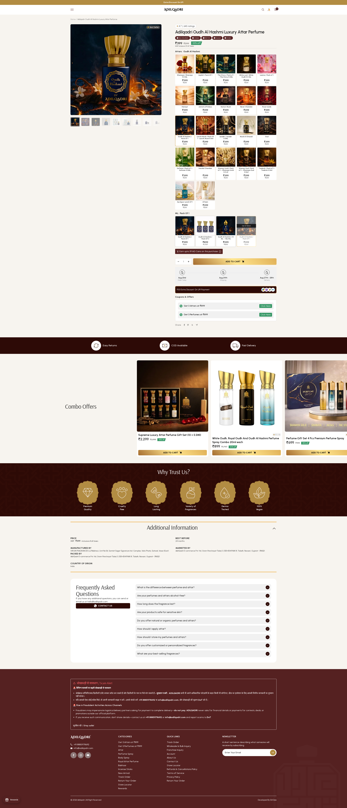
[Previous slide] (141, 408)
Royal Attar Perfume (128, 761)
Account (171, 754)
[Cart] (275, 9)
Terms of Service (175, 773)
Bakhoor (122, 765)
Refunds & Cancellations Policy (182, 769)
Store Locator (125, 784)
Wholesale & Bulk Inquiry (179, 746)
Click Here (266, 306)
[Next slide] (343, 408)
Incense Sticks (125, 769)
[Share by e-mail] (197, 325)
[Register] (273, 752)
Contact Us (105, 605)
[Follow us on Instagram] (81, 755)
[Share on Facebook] (184, 325)
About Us (171, 757)
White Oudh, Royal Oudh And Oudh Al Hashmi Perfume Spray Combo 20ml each (245, 440)
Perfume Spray (125, 753)
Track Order (124, 777)
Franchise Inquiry (175, 750)
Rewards (122, 788)
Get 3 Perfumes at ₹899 (130, 746)
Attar (120, 750)
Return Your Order (127, 780)
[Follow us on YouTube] (88, 755)
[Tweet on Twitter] (192, 325)
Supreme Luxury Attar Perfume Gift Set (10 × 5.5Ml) (169, 435)
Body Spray (123, 757)
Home (73, 19)
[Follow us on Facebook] (73, 755)
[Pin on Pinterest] (188, 325)
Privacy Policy (173, 777)
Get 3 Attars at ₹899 (128, 742)
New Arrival (124, 773)
